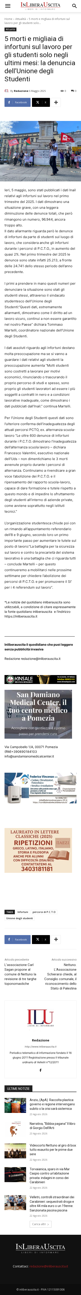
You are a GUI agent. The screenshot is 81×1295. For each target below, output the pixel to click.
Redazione (21, 90)
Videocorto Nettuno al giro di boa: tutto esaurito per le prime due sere (53, 1150)
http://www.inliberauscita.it (40, 1046)
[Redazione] (7, 91)
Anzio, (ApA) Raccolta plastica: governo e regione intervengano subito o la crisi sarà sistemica (52, 1104)
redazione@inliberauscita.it (48, 1266)
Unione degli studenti (19, 918)
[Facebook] (40, 1069)
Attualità (20, 19)
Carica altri (39, 1224)
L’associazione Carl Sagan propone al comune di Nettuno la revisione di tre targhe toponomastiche (20, 974)
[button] (7, 6)
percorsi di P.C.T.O (44, 912)
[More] (56, 102)
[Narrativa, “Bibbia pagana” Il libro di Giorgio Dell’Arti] (15, 1129)
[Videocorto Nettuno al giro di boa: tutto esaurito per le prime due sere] (15, 1150)
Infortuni (23, 912)
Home (8, 19)
